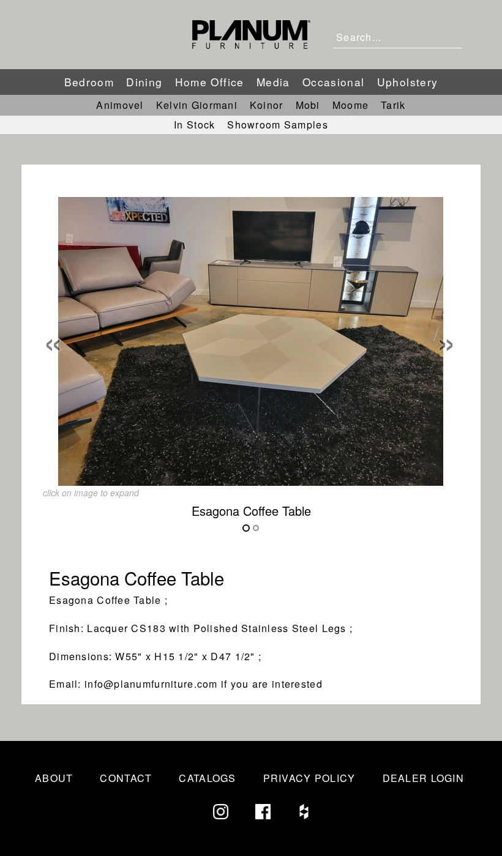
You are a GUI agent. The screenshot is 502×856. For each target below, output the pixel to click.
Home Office (209, 81)
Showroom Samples (277, 124)
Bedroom (89, 81)
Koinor (266, 105)
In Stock (194, 124)
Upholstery (407, 81)
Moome (350, 105)
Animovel (119, 105)
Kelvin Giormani (197, 105)
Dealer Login (423, 778)
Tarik (393, 105)
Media (273, 81)
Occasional (333, 81)
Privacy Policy (309, 778)
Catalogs (207, 778)
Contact (126, 778)
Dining (144, 81)
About (54, 778)
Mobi (308, 105)
